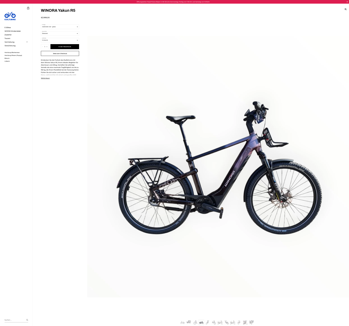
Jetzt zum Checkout (60, 53)
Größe (44, 38)
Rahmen (44, 31)
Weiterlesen (45, 78)
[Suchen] (27, 320)
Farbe (43, 24)
